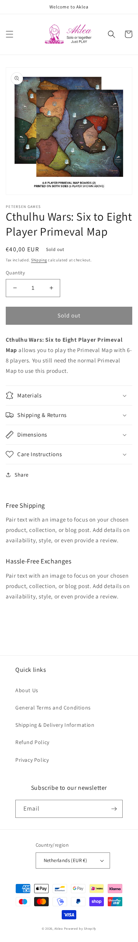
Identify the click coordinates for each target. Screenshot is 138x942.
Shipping (39, 260)
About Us (26, 690)
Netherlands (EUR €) (65, 860)
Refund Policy (32, 742)
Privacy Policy (32, 759)
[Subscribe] (113, 809)
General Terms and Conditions (53, 707)
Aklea (58, 928)
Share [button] (22, 474)
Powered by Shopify (80, 928)
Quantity (15, 272)
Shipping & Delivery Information (55, 724)
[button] (9, 34)
